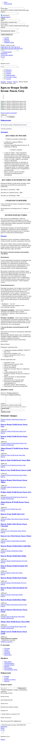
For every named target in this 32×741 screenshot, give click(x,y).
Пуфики (3, 488)
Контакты (7, 653)
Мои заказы (7, 661)
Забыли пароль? (5, 17)
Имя (2, 20)
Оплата (6, 650)
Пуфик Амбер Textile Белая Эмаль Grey (16, 492)
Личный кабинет (9, 665)
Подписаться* (22, 688)
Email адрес (4, 8)
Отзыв (3, 403)
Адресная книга (9, 663)
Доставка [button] (4, 132)
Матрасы (9, 70)
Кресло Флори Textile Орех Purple (14, 578)
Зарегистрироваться (6, 34)
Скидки (6, 37)
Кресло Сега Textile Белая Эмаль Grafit (16, 470)
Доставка (7, 648)
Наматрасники (10, 75)
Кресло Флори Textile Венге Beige (13, 556)
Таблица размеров (6, 128)
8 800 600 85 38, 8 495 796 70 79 (10, 47)
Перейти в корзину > (7, 641)
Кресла (3, 421)
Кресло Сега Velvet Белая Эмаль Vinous (16, 536)
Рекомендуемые (9, 42)
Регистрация (8, 668)
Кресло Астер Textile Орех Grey (13, 514)
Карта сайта (7, 655)
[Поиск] (18, 50)
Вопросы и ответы (10, 679)
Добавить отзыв (5, 412)
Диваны (8, 73)
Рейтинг (3, 393)
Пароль (3, 11)
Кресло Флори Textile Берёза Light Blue (16, 546)
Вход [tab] (5, 2)
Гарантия (7, 651)
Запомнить (6, 15)
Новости (7, 681)
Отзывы (6, 676)
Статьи (6, 678)
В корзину (11, 116)
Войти (3, 18)
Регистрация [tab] (8, 3)
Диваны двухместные (7, 498)
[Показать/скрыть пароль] (18, 13)
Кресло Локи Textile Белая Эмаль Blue (15, 460)
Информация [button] (6, 120)
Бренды (6, 39)
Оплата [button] (4, 236)
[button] (5, 113)
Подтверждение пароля (8, 31)
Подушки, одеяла (11, 77)
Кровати (8, 71)
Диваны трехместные (7, 445)
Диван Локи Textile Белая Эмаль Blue (15, 622)
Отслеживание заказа (10, 669)
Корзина (6, 666)
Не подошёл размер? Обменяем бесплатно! (14, 124)
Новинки (7, 41)
